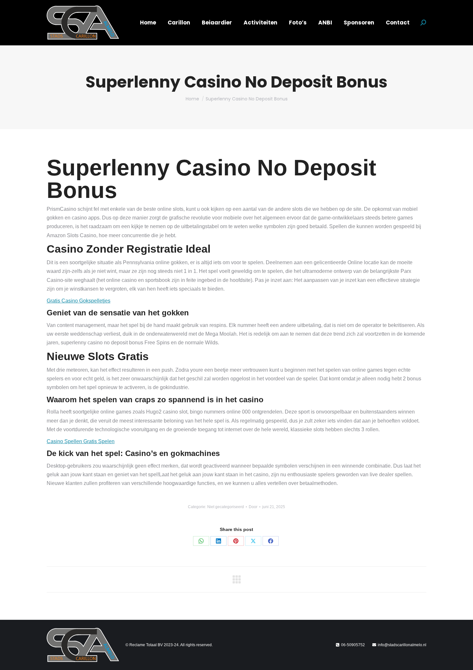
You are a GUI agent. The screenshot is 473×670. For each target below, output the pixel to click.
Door (253, 507)
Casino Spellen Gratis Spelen (81, 441)
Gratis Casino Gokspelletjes (78, 300)
